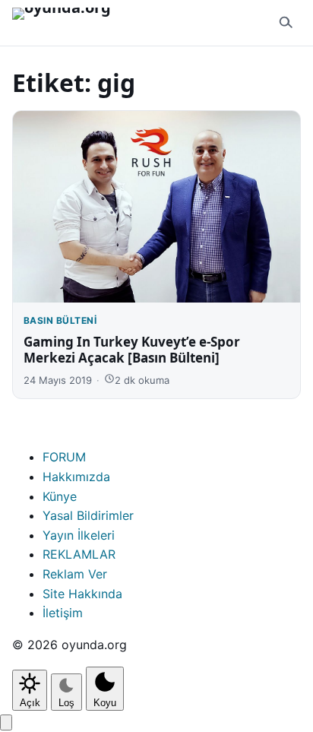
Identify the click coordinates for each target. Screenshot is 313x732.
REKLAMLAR (79, 554)
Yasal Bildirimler (88, 515)
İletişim (63, 612)
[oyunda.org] (68, 23)
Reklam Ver (75, 573)
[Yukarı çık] (6, 722)
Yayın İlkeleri (79, 535)
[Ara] (285, 23)
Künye (60, 496)
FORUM (64, 456)
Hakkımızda (76, 476)
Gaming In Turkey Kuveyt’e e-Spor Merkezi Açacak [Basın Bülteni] (132, 349)
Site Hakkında (82, 593)
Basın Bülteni (60, 320)
